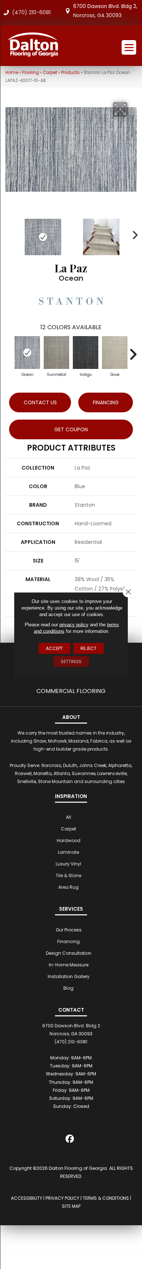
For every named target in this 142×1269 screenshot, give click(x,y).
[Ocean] (27, 352)
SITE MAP (71, 1206)
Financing (68, 941)
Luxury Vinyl (68, 864)
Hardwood (68, 840)
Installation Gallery (69, 976)
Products (70, 72)
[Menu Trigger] (129, 47)
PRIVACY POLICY (62, 1198)
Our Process (69, 930)
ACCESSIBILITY (26, 1198)
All (68, 817)
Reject (88, 648)
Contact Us (40, 402)
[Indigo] (85, 352)
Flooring (30, 72)
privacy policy (73, 624)
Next (133, 233)
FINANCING (106, 402)
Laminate (68, 852)
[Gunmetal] (56, 352)
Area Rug (68, 887)
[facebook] (70, 1140)
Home (11, 72)
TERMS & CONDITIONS (106, 1198)
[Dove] (114, 352)
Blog (68, 988)
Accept (54, 648)
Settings (71, 661)
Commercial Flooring (71, 691)
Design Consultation (68, 953)
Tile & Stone (68, 875)
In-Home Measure (68, 965)
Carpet (50, 72)
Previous (9, 233)
